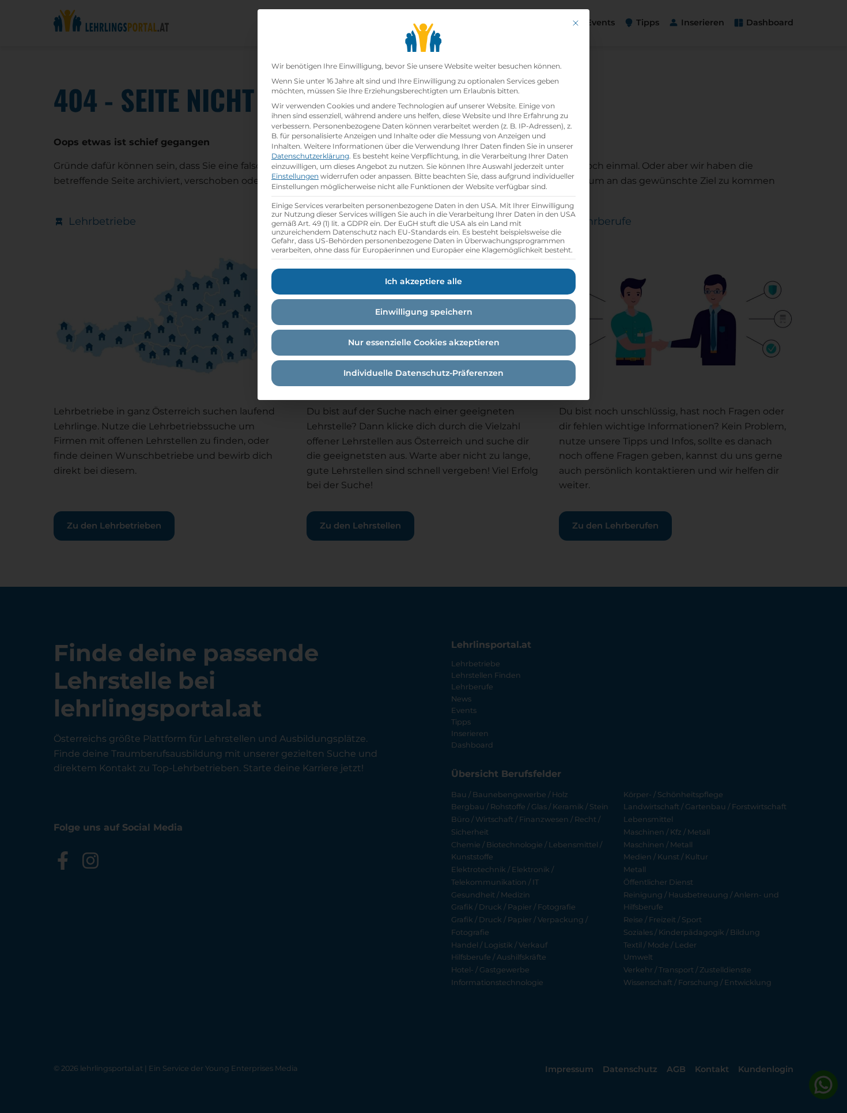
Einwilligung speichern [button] (423, 312)
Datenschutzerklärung (310, 156)
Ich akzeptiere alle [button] (423, 281)
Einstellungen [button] (295, 176)
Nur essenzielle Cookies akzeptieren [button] (424, 342)
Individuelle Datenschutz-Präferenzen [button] (423, 373)
